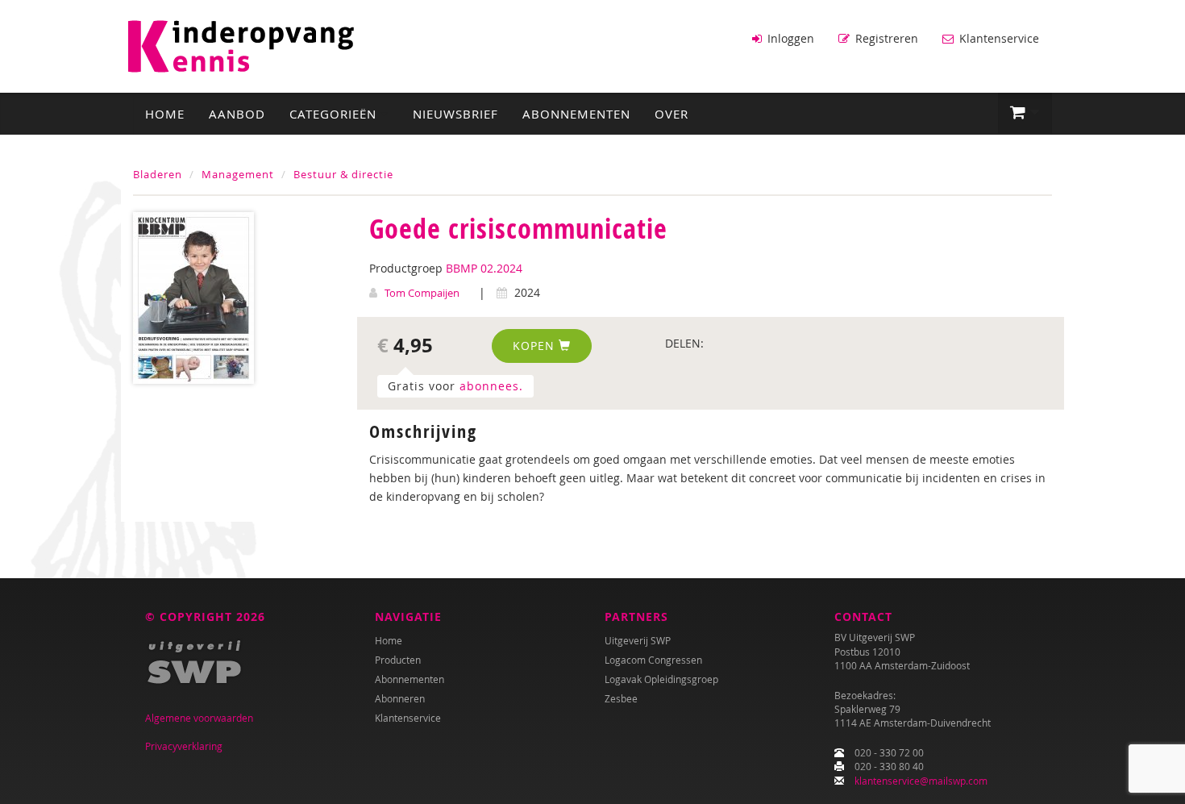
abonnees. (491, 386)
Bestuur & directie (343, 174)
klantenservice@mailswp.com (921, 780)
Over (671, 114)
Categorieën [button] (334, 114)
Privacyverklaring (183, 745)
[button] (1025, 113)
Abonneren (400, 698)
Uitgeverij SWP (638, 640)
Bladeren (157, 174)
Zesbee (621, 698)
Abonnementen (576, 114)
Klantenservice (997, 38)
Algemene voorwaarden (199, 717)
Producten (398, 659)
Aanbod (237, 114)
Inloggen (789, 38)
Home (165, 114)
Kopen (536, 345)
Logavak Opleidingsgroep (661, 679)
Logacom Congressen (653, 659)
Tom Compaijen (422, 292)
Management (238, 174)
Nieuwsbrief (455, 114)
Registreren (885, 38)
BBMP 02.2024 (484, 268)
